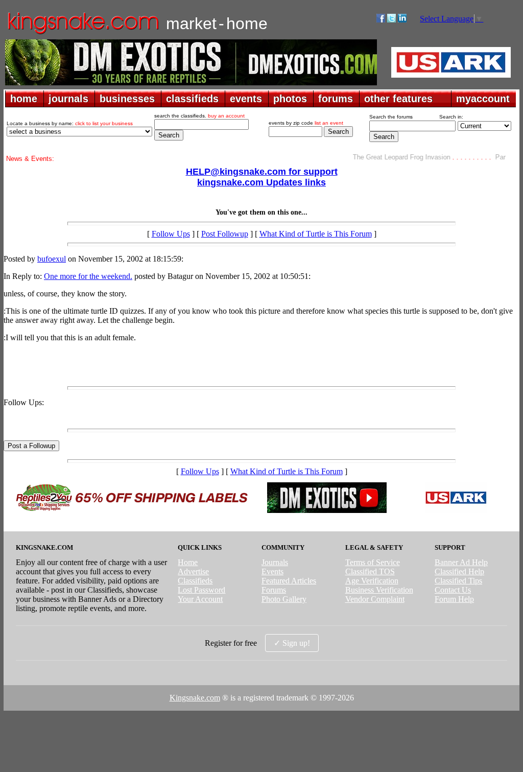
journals (68, 98)
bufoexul (51, 258)
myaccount (483, 98)
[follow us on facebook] (380, 19)
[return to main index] (82, 33)
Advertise (193, 571)
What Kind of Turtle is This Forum (315, 233)
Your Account (200, 599)
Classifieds (195, 580)
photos (290, 98)
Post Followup (224, 233)
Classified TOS (370, 571)
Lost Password (201, 590)
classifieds (192, 98)
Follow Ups (171, 233)
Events (272, 571)
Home (188, 562)
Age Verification (371, 580)
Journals (275, 562)
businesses (127, 98)
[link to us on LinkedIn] (402, 19)
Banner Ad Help (461, 562)
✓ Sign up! (292, 643)
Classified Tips (458, 580)
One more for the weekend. (88, 276)
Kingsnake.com (195, 697)
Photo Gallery (284, 599)
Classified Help (459, 571)
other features (398, 98)
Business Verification (379, 590)
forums (335, 98)
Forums (274, 590)
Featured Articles (289, 580)
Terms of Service (372, 562)
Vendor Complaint (375, 599)
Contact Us (453, 590)
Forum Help (454, 599)
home (23, 98)
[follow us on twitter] (391, 19)
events (246, 98)
